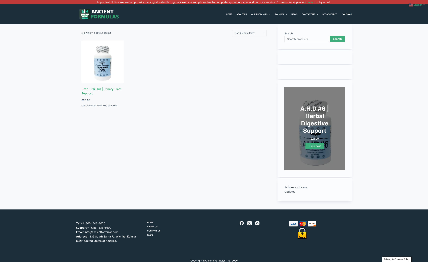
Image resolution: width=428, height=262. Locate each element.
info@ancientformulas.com (101, 232)
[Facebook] (242, 223)
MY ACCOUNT (330, 14)
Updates (289, 191)
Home (150, 222)
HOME (229, 14)
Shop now (315, 146)
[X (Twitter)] (249, 223)
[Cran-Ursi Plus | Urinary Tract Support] (102, 62)
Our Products (259, 14)
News (294, 14)
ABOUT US (241, 14)
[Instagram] (257, 223)
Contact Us (308, 14)
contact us (311, 2)
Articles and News (295, 187)
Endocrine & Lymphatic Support (99, 105)
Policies (279, 14)
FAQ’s (150, 235)
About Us (152, 226)
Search (288, 33)
